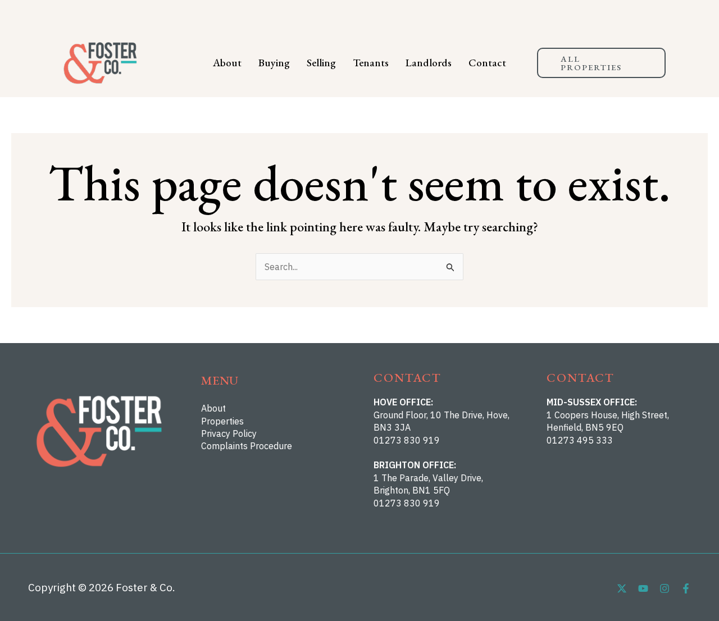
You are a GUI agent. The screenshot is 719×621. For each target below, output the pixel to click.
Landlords (429, 63)
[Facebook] (686, 588)
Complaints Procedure (246, 445)
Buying (274, 63)
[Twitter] (622, 588)
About (227, 63)
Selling (321, 63)
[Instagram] (664, 588)
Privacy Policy (229, 433)
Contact (487, 63)
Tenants (371, 63)
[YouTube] (643, 588)
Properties (222, 421)
